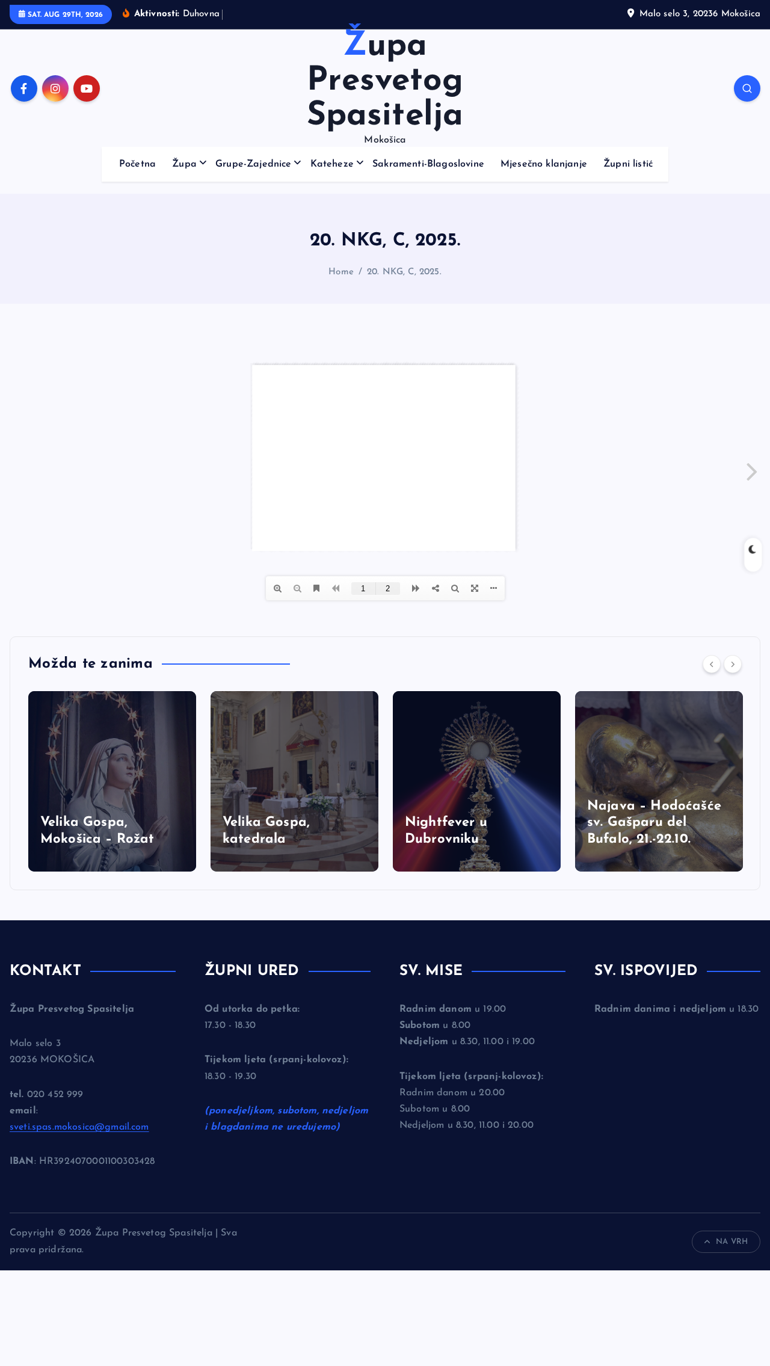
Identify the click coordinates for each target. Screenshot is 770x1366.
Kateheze (332, 164)
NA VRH (732, 1242)
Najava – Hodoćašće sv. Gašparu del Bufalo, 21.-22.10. (654, 822)
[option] (112, 781)
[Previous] (712, 664)
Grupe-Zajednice (253, 164)
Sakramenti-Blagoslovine (428, 164)
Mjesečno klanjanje (543, 164)
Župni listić (628, 164)
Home (341, 272)
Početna (137, 164)
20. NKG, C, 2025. (404, 272)
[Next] (733, 664)
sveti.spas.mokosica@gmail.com (79, 1127)
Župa (184, 164)
